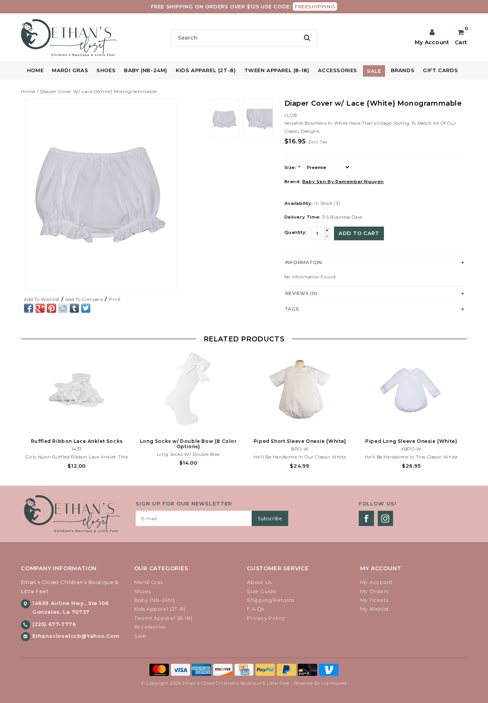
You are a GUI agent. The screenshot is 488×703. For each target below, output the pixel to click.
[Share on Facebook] (28, 308)
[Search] (307, 38)
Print (115, 299)
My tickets (374, 600)
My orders (374, 591)
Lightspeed (334, 683)
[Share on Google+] (40, 308)
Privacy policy (266, 618)
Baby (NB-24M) (145, 70)
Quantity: (295, 232)
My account (376, 582)
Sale (374, 71)
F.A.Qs (255, 609)
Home (35, 70)
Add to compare (84, 299)
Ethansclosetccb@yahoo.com (76, 636)
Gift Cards (440, 70)
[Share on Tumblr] (74, 308)
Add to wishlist (41, 299)
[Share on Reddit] (62, 308)
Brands (403, 70)
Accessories (338, 70)
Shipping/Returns (270, 600)
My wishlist (375, 609)
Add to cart (359, 233)
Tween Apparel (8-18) (277, 70)
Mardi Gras (70, 70)
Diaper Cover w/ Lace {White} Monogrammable (98, 91)
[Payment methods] (160, 669)
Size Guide (262, 591)
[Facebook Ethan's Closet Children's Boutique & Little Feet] (366, 518)
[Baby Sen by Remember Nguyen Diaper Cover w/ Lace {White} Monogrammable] (100, 195)
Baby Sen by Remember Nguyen (343, 181)
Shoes (106, 70)
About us (259, 582)
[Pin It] (51, 308)
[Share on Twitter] (85, 308)
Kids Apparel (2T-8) (206, 70)
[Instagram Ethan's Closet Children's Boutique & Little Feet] (385, 518)
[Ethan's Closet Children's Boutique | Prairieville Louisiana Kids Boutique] (93, 37)
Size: (292, 167)
